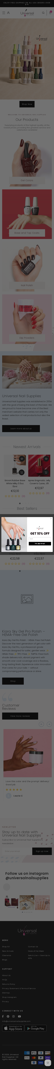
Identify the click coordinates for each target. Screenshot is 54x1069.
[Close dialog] (51, 519)
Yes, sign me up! (40, 543)
